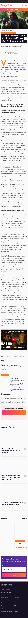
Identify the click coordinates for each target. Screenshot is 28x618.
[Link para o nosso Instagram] (4, 592)
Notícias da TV (4, 600)
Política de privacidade (6, 611)
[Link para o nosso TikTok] (12, 592)
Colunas (16, 605)
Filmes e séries (17, 597)
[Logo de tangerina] (6, 5)
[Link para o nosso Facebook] (1, 592)
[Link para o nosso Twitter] (7, 592)
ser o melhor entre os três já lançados (13, 70)
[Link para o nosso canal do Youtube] (10, 592)
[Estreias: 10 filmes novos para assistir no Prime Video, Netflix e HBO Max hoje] (14, 466)
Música (16, 603)
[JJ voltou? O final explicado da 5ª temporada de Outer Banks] (14, 492)
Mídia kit (16, 611)
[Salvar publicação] (25, 449)
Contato (3, 603)
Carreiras (3, 605)
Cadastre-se (20, 417)
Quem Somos (4, 597)
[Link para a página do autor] (3, 52)
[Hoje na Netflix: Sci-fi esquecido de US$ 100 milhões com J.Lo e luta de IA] (14, 439)
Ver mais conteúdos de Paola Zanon (17, 390)
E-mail (3, 565)
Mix (15, 608)
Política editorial (5, 608)
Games (15, 600)
